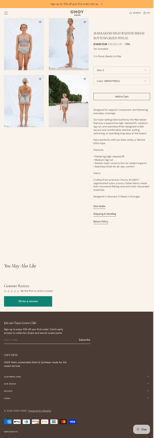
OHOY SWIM (20, 410)
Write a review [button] (28, 301)
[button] (6, 13)
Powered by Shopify (39, 410)
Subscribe (84, 339)
